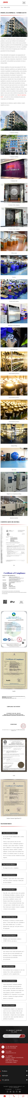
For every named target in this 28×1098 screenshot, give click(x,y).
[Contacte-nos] (23, 1096)
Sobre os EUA (7, 7)
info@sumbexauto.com (11, 1052)
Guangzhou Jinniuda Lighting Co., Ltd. (17, 1086)
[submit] (23, 1036)
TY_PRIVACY (18, 1089)
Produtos (4, 1071)
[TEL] (14, 1096)
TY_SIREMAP (8, 1089)
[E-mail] (4, 1096)
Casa (2, 7)
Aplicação (5, 1075)
